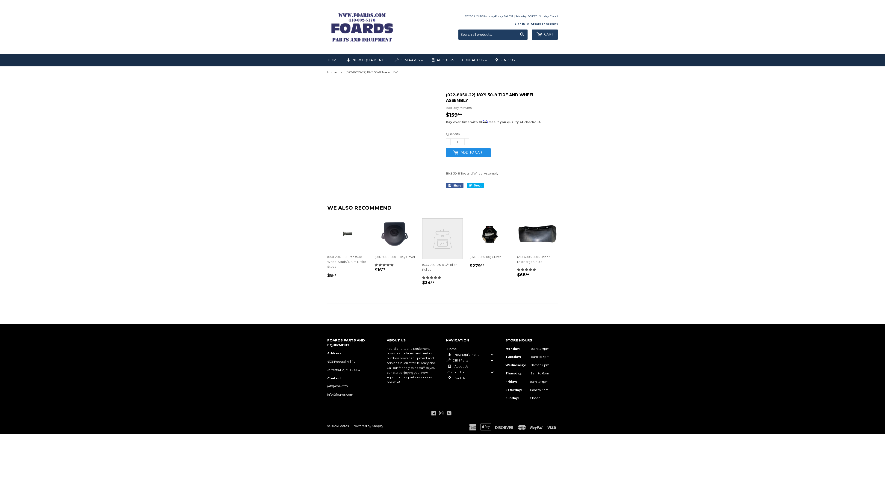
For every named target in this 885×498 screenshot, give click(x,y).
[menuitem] (333, 60)
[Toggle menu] (492, 354)
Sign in (520, 23)
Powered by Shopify (368, 426)
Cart (548, 34)
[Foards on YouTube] (449, 414)
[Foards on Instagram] (441, 414)
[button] (384, 265)
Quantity (453, 134)
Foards (343, 426)
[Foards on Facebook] (433, 414)
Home (332, 72)
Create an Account (544, 23)
